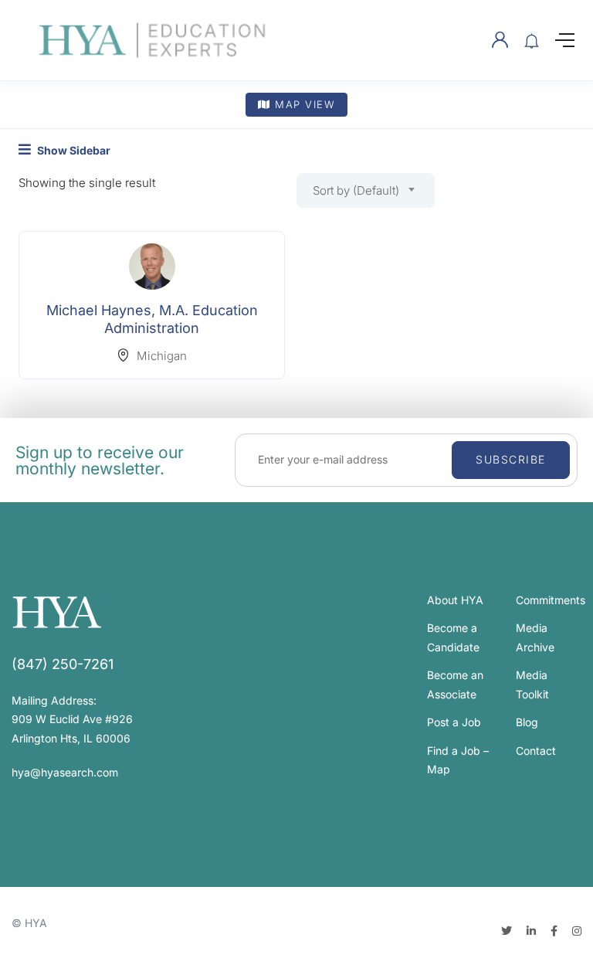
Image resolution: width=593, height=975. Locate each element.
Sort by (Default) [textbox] (356, 190)
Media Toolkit (532, 684)
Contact (536, 750)
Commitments (550, 599)
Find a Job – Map (458, 760)
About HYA (455, 599)
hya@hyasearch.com (65, 772)
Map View (303, 104)
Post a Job (454, 722)
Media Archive (535, 637)
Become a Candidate (453, 637)
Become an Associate (455, 684)
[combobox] (365, 190)
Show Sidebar (72, 150)
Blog (527, 722)
